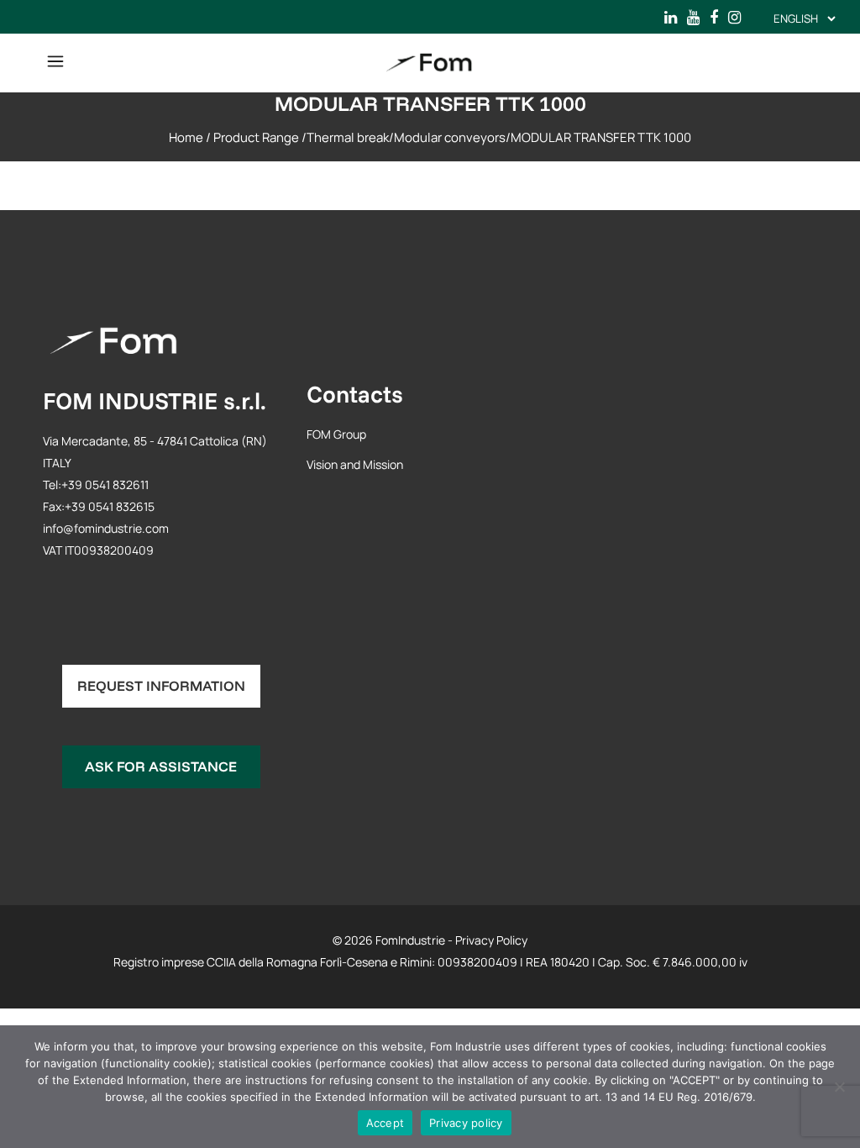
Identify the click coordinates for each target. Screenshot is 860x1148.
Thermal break (348, 137)
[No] (839, 1086)
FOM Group (336, 434)
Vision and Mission (355, 464)
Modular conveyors (450, 137)
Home (186, 137)
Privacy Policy (491, 940)
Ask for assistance (161, 766)
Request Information (161, 685)
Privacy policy (466, 1123)
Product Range (256, 137)
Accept (385, 1123)
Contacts (355, 393)
